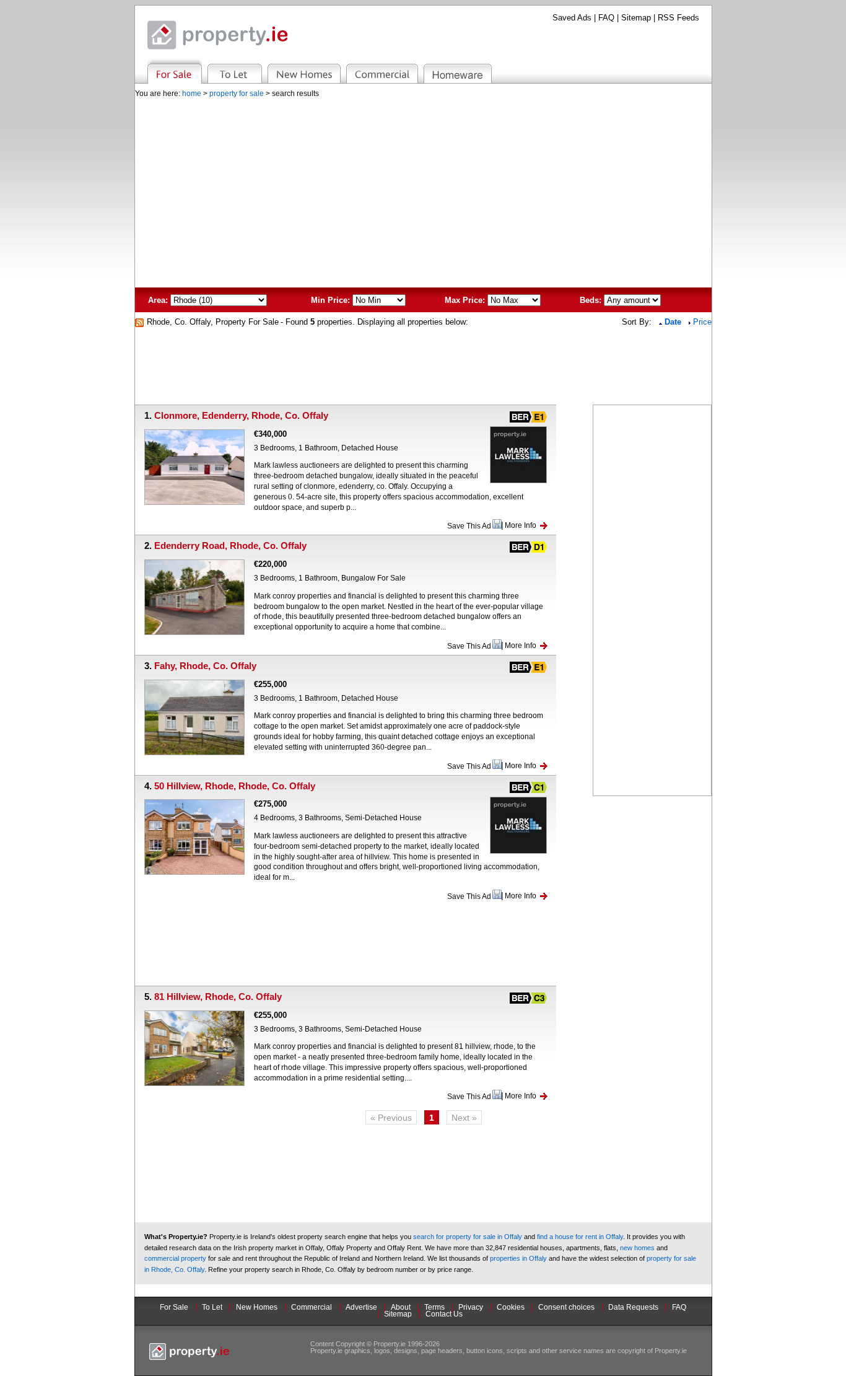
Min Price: (330, 300)
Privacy (470, 1307)
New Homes (256, 1307)
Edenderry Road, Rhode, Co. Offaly (230, 545)
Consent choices (566, 1307)
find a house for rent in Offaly (580, 1236)
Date (674, 321)
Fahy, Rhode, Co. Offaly (205, 665)
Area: (158, 300)
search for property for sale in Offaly (467, 1236)
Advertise (361, 1307)
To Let (212, 1307)
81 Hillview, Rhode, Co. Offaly (218, 996)
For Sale (174, 1307)
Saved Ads (571, 17)
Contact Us (444, 1314)
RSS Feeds (678, 17)
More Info (520, 525)
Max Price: (465, 300)
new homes (637, 1247)
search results (295, 93)
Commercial (311, 1307)
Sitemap (636, 17)
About (401, 1307)
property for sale (236, 93)
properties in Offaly (518, 1258)
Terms (434, 1307)
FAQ (606, 17)
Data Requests (633, 1307)
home (191, 93)
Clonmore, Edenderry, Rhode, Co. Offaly (241, 415)
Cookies (511, 1307)
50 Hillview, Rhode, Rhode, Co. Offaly (234, 786)
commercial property (175, 1258)
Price (702, 321)
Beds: (590, 300)
